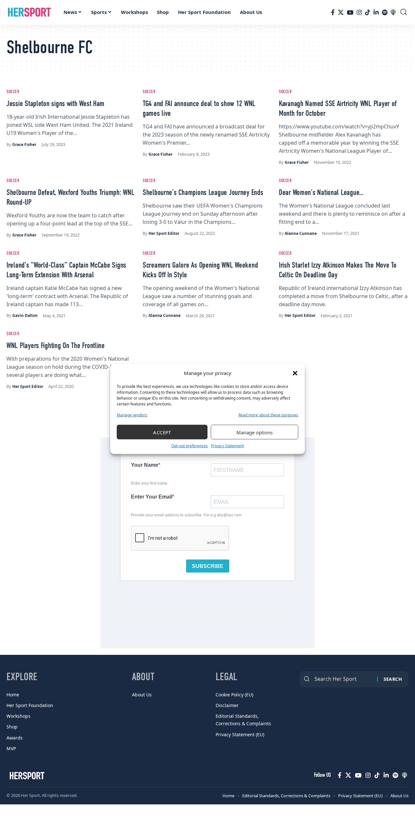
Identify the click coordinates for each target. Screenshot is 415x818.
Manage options (254, 432)
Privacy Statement (227, 446)
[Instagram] (359, 12)
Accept (162, 432)
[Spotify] (384, 12)
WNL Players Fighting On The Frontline (55, 346)
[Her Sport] (29, 12)
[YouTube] (350, 12)
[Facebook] (332, 12)
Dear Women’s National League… (321, 193)
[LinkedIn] (376, 12)
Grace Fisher (24, 144)
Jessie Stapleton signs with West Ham (55, 104)
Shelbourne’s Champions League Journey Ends (203, 193)
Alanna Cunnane (301, 233)
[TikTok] (367, 12)
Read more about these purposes (268, 415)
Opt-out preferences (189, 446)
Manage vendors (132, 415)
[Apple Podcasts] (393, 12)
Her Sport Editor (163, 233)
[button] (295, 373)
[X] (340, 12)
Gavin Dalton (25, 315)
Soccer (12, 92)
